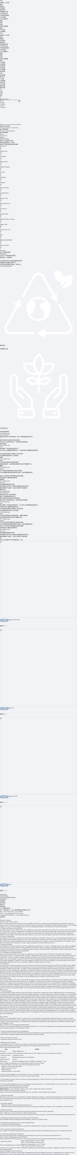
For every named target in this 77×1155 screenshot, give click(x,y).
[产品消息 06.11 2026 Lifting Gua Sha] (38, 750)
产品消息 (2, 30)
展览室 (2, 6)
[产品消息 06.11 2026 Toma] (38, 838)
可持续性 (2, 8)
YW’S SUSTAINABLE (6, 266)
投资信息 (2, 82)
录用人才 (2, 77)
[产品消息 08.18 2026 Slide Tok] (38, 662)
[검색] (19, 101)
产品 (1, 1)
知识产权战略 (4, 26)
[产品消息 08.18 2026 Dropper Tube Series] (38, 579)
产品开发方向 (4, 13)
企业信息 (2, 68)
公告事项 (2, 31)
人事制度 (2, 80)
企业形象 (2, 75)
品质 (1, 24)
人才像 (2, 78)
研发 (1, 22)
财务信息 (2, 87)
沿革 (1, 73)
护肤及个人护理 (4, 2)
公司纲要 (2, 69)
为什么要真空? (4, 19)
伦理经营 (2, 66)
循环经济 (2, 10)
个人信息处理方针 (5, 908)
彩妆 (1, 4)
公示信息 (2, 84)
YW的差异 (3, 17)
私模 (1, 21)
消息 (1, 28)
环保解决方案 (4, 11)
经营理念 (2, 71)
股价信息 (2, 86)
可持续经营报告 (4, 15)
